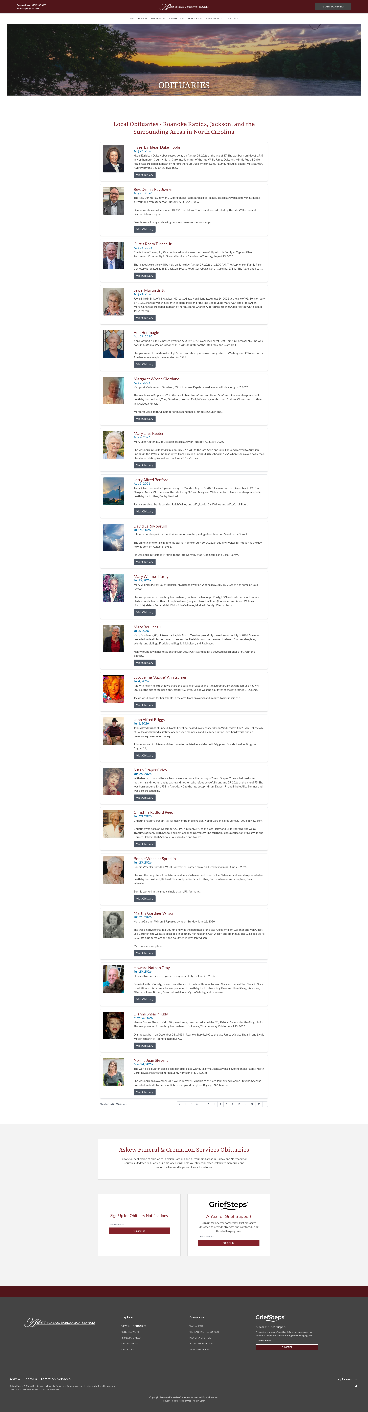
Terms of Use (184, 1400)
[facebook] (356, 1387)
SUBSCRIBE (139, 1231)
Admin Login (199, 1400)
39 (252, 1104)
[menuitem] (138, 18)
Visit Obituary (144, 174)
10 (239, 1104)
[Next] (265, 1104)
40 (259, 1104)
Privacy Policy (170, 1400)
